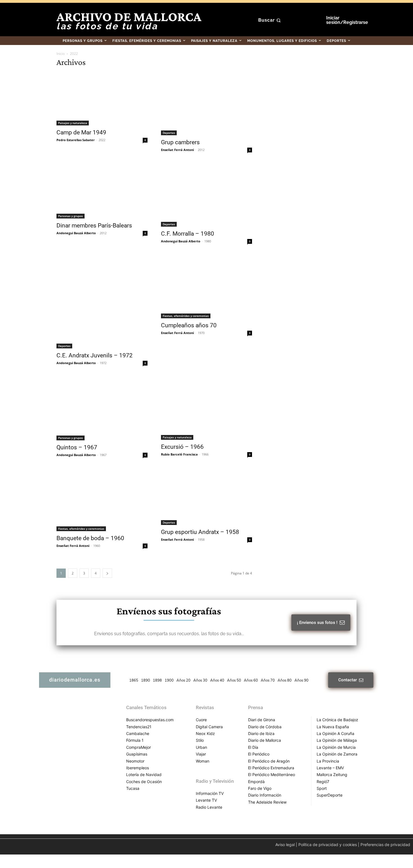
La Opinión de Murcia (336, 747)
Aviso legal (285, 844)
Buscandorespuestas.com (150, 719)
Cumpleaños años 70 (189, 325)
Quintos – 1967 (76, 447)
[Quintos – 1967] (102, 408)
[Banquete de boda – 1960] (102, 500)
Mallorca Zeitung (332, 774)
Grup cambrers (180, 142)
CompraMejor (138, 747)
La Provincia (328, 761)
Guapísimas (136, 754)
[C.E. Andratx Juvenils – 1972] (102, 302)
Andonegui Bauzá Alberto (76, 233)
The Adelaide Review (267, 802)
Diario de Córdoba (265, 726)
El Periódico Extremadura (271, 767)
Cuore (201, 719)
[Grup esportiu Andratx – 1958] (206, 497)
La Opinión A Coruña (335, 733)
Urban (201, 747)
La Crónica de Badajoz (337, 719)
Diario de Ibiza (261, 733)
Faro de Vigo (259, 788)
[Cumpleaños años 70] (206, 287)
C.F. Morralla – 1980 (187, 233)
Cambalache (137, 733)
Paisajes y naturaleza (72, 123)
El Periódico (258, 754)
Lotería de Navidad (144, 774)
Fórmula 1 (135, 740)
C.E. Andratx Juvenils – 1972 (94, 355)
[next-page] (107, 573)
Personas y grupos (70, 216)
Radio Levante (209, 807)
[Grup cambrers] (206, 104)
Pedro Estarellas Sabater (75, 140)
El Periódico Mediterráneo (271, 774)
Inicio (60, 53)
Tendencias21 (138, 726)
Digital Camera (209, 726)
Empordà (256, 781)
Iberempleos (137, 767)
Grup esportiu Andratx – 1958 (200, 532)
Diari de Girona (261, 719)
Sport (322, 788)
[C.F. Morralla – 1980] (206, 195)
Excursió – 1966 (182, 446)
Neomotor (135, 761)
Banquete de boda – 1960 (90, 538)
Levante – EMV (330, 767)
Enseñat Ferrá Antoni (177, 150)
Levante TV (206, 800)
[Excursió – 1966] (206, 408)
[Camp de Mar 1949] (102, 99)
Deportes (169, 133)
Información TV (210, 793)
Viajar (201, 754)
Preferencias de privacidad (385, 844)
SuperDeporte (329, 795)
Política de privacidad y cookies (327, 844)
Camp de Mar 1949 (81, 132)
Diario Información (264, 795)
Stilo (200, 740)
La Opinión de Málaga (337, 740)
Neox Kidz (205, 733)
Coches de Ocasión (144, 781)
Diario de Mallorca (264, 740)
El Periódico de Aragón (269, 761)
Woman (202, 761)
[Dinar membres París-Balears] (102, 191)
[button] (270, 20)
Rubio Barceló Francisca (179, 454)
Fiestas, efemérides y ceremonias (186, 316)
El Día (253, 747)
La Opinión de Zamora (337, 754)
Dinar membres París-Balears (94, 225)
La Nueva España (333, 726)
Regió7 (323, 781)
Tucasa (132, 788)
